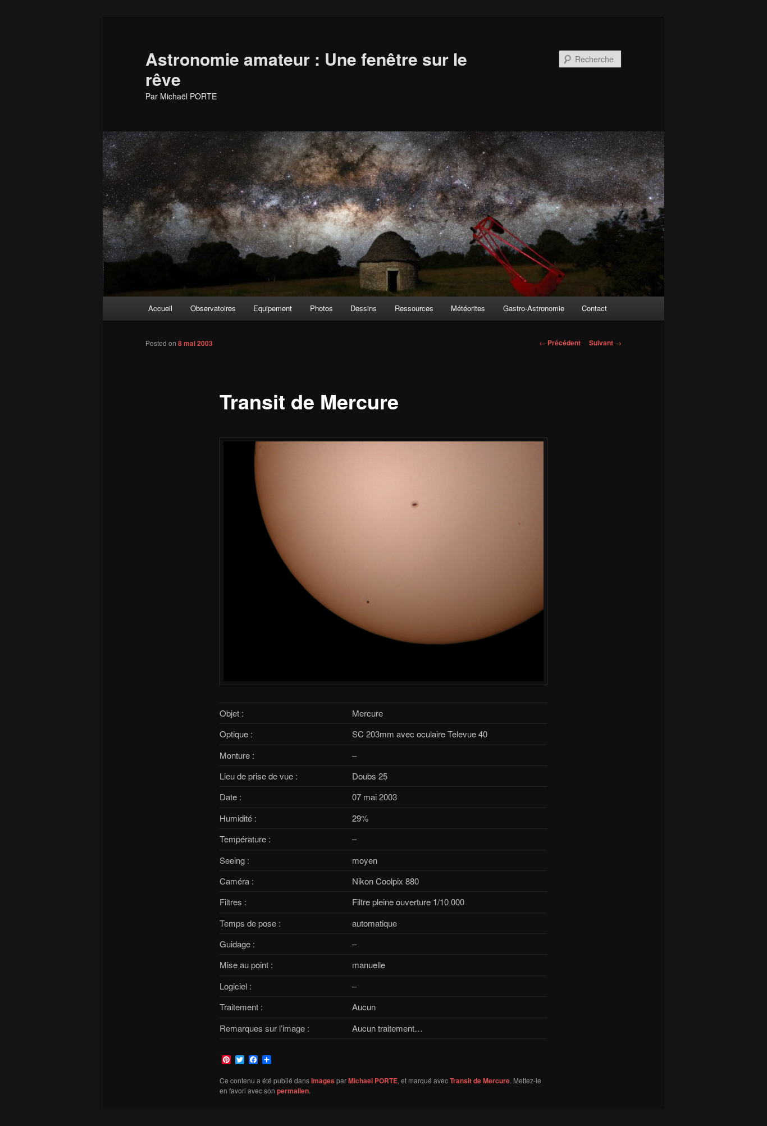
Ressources (414, 308)
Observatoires (213, 308)
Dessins (363, 308)
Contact (594, 308)
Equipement (272, 308)
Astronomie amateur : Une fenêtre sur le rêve (306, 69)
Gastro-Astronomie (533, 308)
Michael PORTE (373, 1080)
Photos (321, 308)
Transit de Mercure (480, 1080)
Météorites (468, 308)
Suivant (605, 343)
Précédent (560, 343)
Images (323, 1080)
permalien (293, 1091)
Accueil (160, 308)
